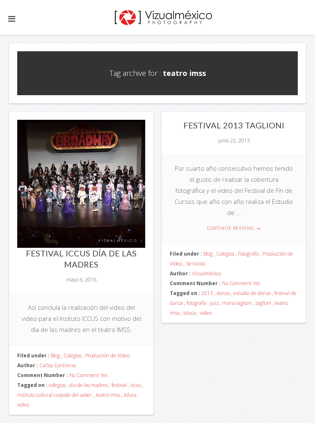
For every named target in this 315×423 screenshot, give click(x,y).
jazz (214, 303)
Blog (55, 355)
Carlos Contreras (57, 365)
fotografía (196, 303)
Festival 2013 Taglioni (233, 125)
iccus (135, 385)
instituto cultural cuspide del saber (54, 394)
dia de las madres (88, 385)
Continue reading (234, 228)
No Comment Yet (88, 375)
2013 (207, 293)
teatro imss (108, 394)
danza (223, 293)
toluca (130, 394)
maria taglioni (237, 303)
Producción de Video (107, 355)
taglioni (263, 303)
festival (119, 385)
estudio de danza (252, 293)
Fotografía (248, 253)
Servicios (195, 263)
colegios (57, 385)
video (23, 404)
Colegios (73, 355)
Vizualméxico (206, 273)
